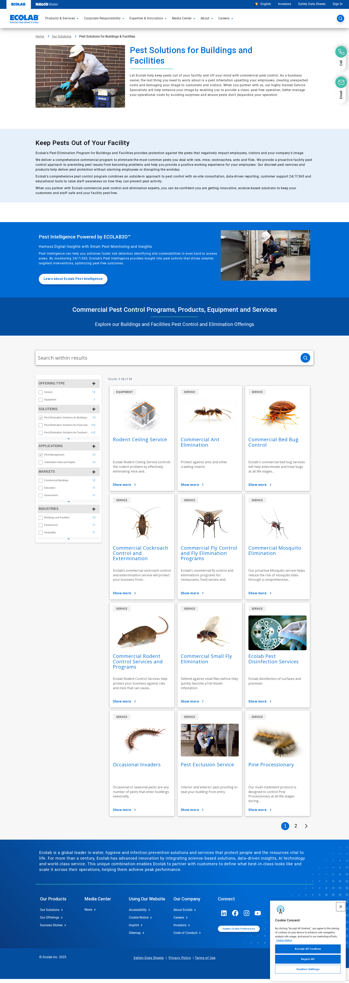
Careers (178, 917)
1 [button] (285, 826)
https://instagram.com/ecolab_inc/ (247, 913)
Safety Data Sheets (312, 4)
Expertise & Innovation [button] (146, 18)
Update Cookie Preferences (238, 928)
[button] (78, 18)
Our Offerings (49, 917)
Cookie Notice (284, 940)
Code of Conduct (185, 933)
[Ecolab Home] (24, 19)
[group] (69, 392)
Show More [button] (122, 485)
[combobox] (166, 358)
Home (40, 36)
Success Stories (51, 925)
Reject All (308, 958)
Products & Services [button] (60, 18)
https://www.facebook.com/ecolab (235, 913)
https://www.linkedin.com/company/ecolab (224, 913)
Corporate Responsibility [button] (102, 18)
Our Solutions (61, 36)
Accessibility (138, 910)
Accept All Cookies (308, 948)
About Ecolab (182, 910)
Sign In (338, 4)
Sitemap (135, 933)
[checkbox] (41, 392)
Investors (284, 4)
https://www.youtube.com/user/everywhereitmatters (258, 913)
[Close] (340, 906)
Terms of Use (205, 958)
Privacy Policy (180, 958)
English (265, 4)
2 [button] (295, 826)
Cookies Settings (308, 969)
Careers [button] (224, 18)
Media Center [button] (182, 18)
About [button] (205, 18)
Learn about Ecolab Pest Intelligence (73, 279)
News (88, 910)
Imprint (134, 925)
